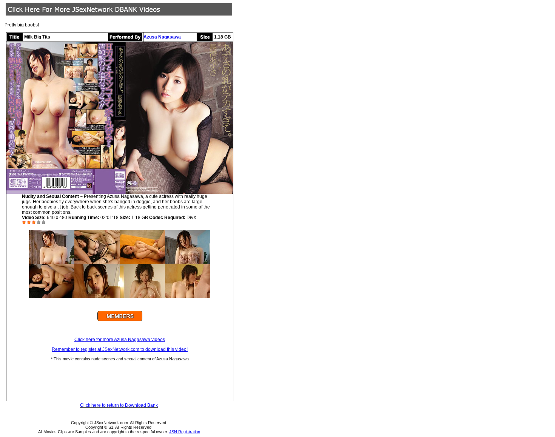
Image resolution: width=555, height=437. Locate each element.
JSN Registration (184, 431)
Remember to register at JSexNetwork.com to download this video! (120, 349)
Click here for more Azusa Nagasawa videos (119, 339)
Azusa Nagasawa (162, 37)
